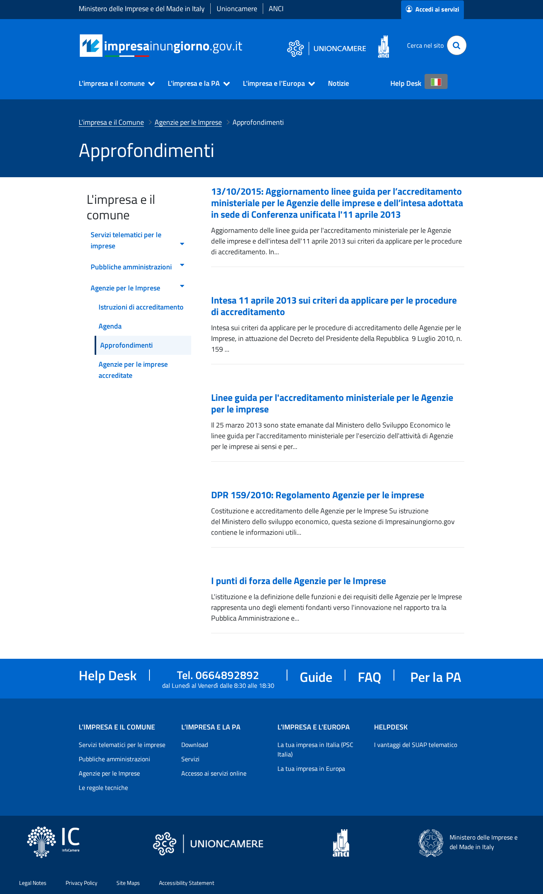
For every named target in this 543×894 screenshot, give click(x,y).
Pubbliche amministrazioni (114, 759)
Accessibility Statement (186, 883)
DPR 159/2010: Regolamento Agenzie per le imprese (317, 495)
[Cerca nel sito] (457, 45)
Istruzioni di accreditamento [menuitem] (141, 307)
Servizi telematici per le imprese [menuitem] (126, 240)
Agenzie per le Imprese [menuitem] (125, 288)
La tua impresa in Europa (311, 768)
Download (194, 744)
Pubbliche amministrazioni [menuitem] (131, 266)
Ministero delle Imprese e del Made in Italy (142, 8)
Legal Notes (33, 883)
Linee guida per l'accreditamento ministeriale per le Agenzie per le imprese (332, 403)
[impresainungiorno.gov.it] (245, 45)
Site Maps (128, 883)
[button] (113, 83)
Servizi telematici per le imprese (122, 744)
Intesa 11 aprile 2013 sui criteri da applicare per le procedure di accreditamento (334, 306)
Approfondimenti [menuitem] (126, 345)
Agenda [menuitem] (110, 326)
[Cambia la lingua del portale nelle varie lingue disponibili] (436, 81)
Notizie (338, 83)
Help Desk (405, 83)
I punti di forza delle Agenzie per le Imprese (298, 580)
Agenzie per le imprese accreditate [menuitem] (133, 370)
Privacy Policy (81, 883)
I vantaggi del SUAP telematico (415, 744)
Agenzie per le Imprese (109, 773)
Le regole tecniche (103, 787)
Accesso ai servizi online (213, 773)
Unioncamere (237, 8)
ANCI (276, 8)
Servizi (190, 759)
